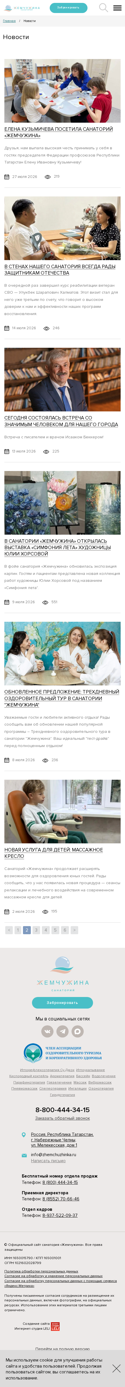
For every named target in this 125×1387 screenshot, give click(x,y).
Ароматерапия (62, 1076)
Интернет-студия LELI (32, 1329)
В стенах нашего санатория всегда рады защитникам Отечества (59, 270)
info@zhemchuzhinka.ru (53, 1154)
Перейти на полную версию (62, 1348)
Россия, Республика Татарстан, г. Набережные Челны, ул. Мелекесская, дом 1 (62, 1140)
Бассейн (83, 1076)
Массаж (80, 1082)
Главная (9, 21)
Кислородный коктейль (28, 1076)
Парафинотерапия (29, 1082)
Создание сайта (36, 1324)
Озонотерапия (101, 1088)
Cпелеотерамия (53, 1088)
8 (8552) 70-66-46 (60, 1199)
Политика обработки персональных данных (41, 1271)
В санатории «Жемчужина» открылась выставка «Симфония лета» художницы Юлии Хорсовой (57, 547)
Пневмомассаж (24, 1088)
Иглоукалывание (90, 1070)
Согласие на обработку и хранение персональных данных (53, 1276)
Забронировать (68, 7)
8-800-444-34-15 (62, 1110)
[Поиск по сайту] (103, 10)
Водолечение (104, 1076)
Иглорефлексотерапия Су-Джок (47, 1070)
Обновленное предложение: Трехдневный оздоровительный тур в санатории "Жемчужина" (61, 698)
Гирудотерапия (62, 1095)
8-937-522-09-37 (60, 1215)
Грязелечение (59, 1082)
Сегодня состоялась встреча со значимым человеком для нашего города (61, 421)
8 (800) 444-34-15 (60, 1182)
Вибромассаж (100, 1082)
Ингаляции (77, 1088)
